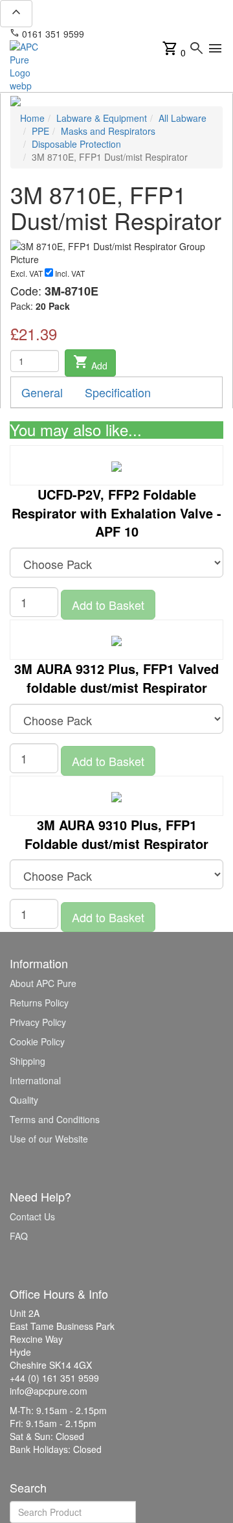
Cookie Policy (37, 1041)
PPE (40, 130)
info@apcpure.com (132, 33)
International (35, 1080)
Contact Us (32, 1216)
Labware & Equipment (101, 117)
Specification (118, 392)
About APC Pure (43, 983)
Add (90, 363)
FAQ (19, 1235)
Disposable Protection (76, 143)
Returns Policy (39, 1002)
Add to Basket (108, 604)
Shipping (27, 1060)
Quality (24, 1099)
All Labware (182, 117)
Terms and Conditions (55, 1119)
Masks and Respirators (108, 130)
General (42, 392)
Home (32, 117)
